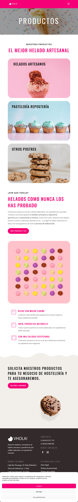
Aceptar (39, 486)
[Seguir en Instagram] (48, 452)
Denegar (39, 492)
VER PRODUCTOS (18, 231)
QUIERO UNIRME (18, 385)
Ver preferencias (39, 497)
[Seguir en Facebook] (43, 452)
